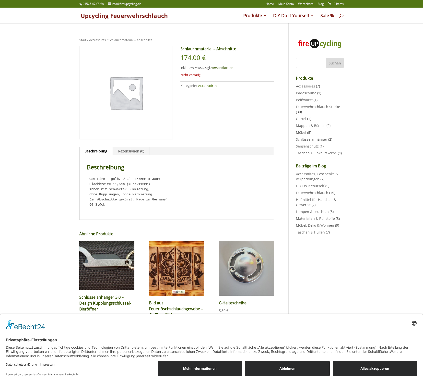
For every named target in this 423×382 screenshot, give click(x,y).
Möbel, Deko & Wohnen (315, 225)
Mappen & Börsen (311, 125)
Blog (321, 4)
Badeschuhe (306, 93)
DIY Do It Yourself (291, 16)
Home (270, 4)
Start (82, 40)
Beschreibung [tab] (95, 151)
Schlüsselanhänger (311, 139)
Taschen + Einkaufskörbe (316, 153)
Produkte (252, 16)
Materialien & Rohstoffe (315, 218)
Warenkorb (305, 4)
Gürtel (301, 118)
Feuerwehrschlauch (312, 192)
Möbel (301, 132)
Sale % (327, 16)
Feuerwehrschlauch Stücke (318, 106)
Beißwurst (304, 100)
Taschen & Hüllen (310, 232)
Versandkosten (222, 68)
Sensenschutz (307, 146)
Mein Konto (286, 4)
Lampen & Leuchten (312, 211)
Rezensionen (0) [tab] (131, 151)
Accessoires (97, 40)
